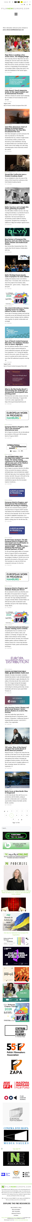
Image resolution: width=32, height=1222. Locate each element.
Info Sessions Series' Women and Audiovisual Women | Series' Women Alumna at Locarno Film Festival (17, 710)
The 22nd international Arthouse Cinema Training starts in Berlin (17, 627)
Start (4, 811)
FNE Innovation (16, 1211)
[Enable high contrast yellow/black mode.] (22, 2)
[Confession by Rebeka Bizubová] (17, 163)
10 (26, 815)
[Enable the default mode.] (10, 2)
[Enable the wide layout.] (30, 2)
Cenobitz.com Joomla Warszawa (21, 1220)
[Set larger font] (30, 4)
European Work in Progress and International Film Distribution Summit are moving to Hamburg (16, 504)
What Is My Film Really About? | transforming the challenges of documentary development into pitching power (16, 391)
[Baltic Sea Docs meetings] (17, 195)
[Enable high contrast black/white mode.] (15, 2)
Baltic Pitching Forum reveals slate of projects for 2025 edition (17, 275)
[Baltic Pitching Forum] (17, 263)
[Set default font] (27, 4)
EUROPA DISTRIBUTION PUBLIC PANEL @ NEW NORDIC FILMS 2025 (17, 672)
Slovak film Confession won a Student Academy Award (15, 175)
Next (18, 820)
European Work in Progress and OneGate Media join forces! (16, 589)
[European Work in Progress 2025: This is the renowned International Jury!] (17, 415)
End (21, 820)
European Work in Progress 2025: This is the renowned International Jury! (17, 428)
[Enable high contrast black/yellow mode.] (18, 2)
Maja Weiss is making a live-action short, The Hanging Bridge (17, 55)
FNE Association (16, 1209)
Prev (7, 811)
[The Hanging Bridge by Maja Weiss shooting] (17, 43)
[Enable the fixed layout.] (27, 2)
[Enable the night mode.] (13, 2)
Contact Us (15, 1217)
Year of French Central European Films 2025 (15, 105)
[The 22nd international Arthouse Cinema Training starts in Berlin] (17, 617)
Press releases (8, 52)
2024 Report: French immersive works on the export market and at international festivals (16, 92)
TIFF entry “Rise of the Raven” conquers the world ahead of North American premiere (16, 749)
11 (13, 819)
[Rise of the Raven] (17, 736)
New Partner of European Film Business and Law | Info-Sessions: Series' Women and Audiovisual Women (17, 241)
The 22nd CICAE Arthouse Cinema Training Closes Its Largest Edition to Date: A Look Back (17, 309)
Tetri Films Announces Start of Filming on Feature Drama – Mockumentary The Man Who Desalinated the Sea (16, 129)
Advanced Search (16, 1213)
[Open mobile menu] (16, 14)
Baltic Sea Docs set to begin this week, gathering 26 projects (17, 207)
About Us (20, 1217)
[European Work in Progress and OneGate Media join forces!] (17, 576)
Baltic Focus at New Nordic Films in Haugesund (16, 792)
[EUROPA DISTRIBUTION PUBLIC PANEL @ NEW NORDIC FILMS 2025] (17, 660)
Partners (10, 1217)
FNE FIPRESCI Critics (16, 1207)
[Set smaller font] (24, 4)
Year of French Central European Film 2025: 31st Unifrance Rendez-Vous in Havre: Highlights (17, 342)
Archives (16, 1215)
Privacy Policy (5, 1217)
